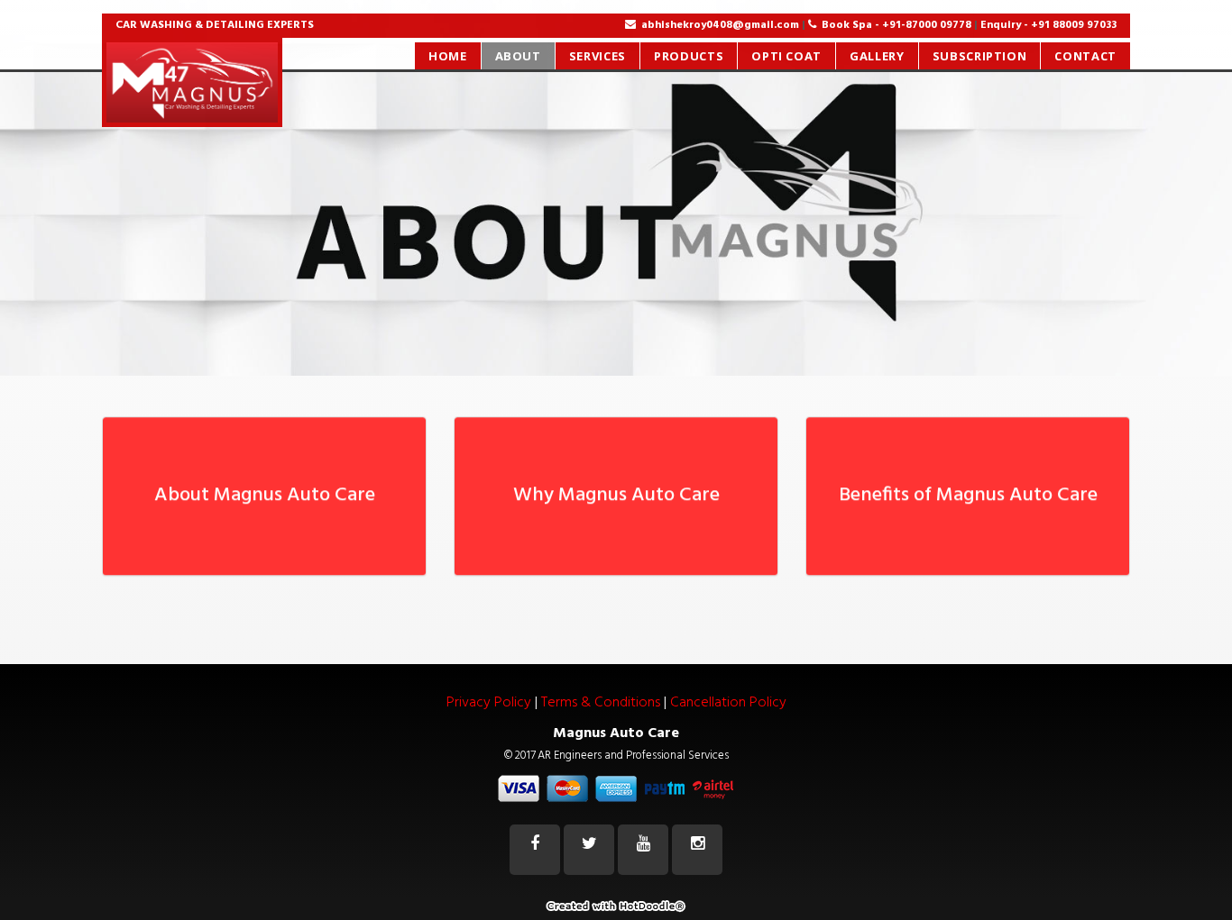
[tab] (264, 485)
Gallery (877, 56)
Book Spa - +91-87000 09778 (898, 25)
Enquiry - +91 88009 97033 (1048, 25)
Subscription (980, 56)
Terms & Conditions (600, 703)
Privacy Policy (488, 703)
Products (688, 56)
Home (447, 56)
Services (597, 56)
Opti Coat (786, 56)
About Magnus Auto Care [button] (264, 485)
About (518, 56)
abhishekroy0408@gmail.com (720, 25)
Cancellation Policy (728, 703)
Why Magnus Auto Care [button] (616, 485)
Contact (1085, 56)
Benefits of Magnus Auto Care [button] (968, 485)
